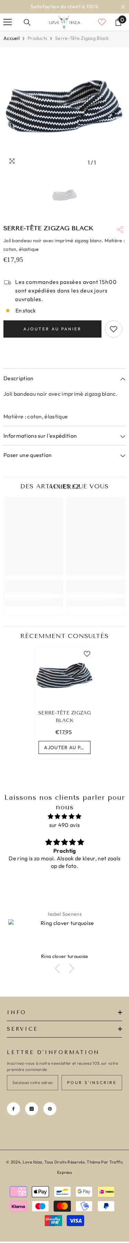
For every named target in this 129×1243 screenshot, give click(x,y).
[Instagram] (31, 1108)
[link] (33, 586)
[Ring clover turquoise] (64, 936)
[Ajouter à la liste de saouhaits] (113, 329)
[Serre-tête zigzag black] (64, 676)
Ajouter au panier (52, 328)
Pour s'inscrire (92, 1082)
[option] (64, 6)
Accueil (11, 38)
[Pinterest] (49, 1108)
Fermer (123, 6)
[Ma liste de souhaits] (102, 22)
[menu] (7, 22)
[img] (64, 816)
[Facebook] (13, 1108)
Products (37, 38)
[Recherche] (27, 22)
